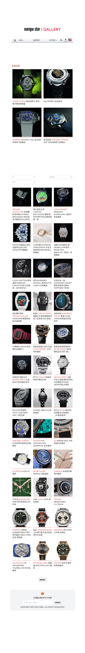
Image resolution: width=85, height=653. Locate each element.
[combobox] (24, 177)
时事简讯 (58, 602)
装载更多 (42, 580)
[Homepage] (15, 40)
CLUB (65, 41)
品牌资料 (36, 40)
